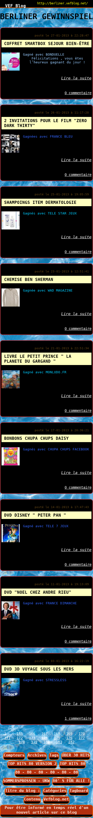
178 (22, 742)
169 (69, 734)
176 (69, 738)
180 (46, 742)
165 (20, 734)
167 (44, 734)
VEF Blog (13, 5)
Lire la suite (76, 78)
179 (34, 742)
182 (71, 742)
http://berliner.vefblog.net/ (62, 3)
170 (82, 734)
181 (59, 742)
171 (7, 738)
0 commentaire (78, 93)
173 (32, 738)
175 (57, 738)
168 (57, 734)
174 (44, 738)
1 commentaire (78, 718)
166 (32, 734)
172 (20, 738)
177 (82, 738)
